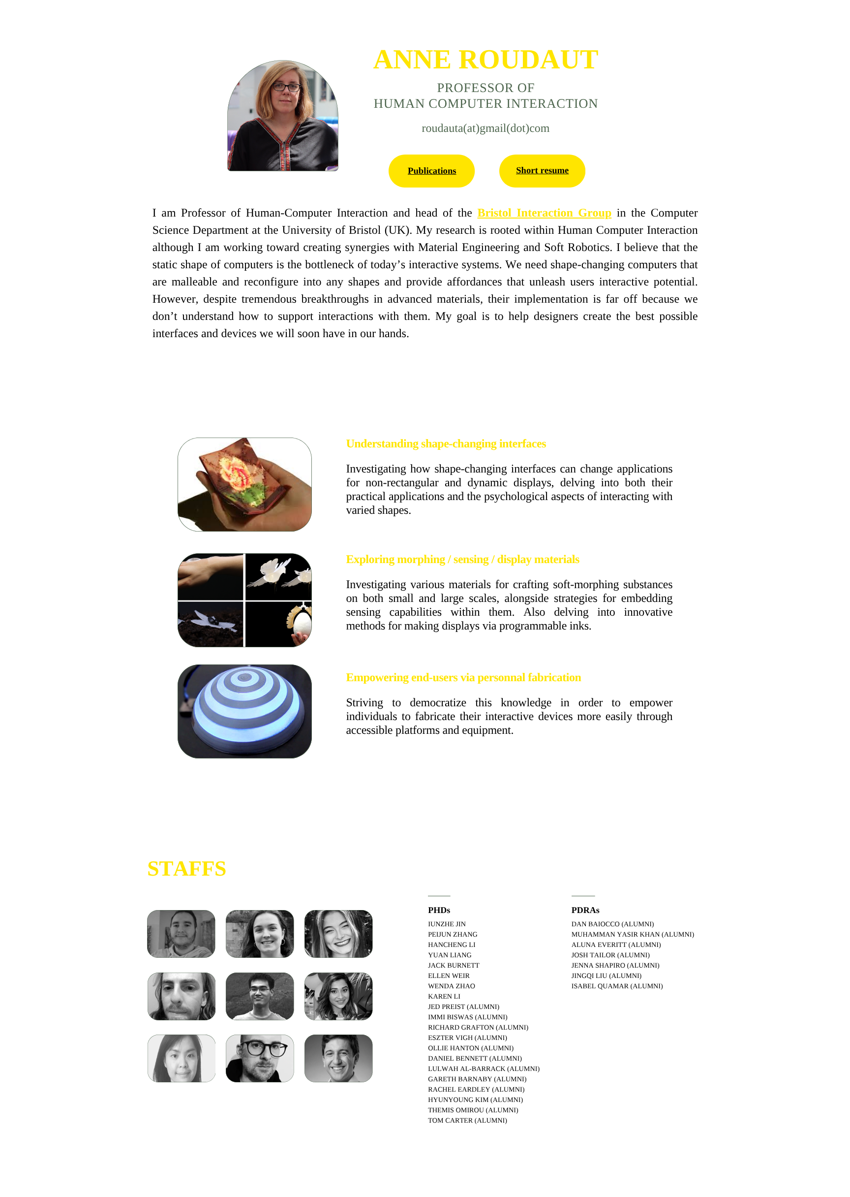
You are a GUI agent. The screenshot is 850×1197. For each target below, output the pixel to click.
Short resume (542, 170)
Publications (432, 171)
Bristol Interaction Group (544, 213)
